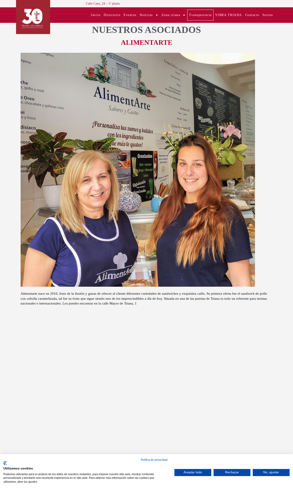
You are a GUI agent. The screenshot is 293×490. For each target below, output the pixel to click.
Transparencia (200, 15)
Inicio (95, 15)
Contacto (252, 15)
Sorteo (268, 15)
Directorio (112, 15)
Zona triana (171, 15)
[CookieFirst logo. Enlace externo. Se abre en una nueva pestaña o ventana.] (5, 463)
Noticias (146, 15)
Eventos (130, 15)
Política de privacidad (154, 459)
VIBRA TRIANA (228, 15)
